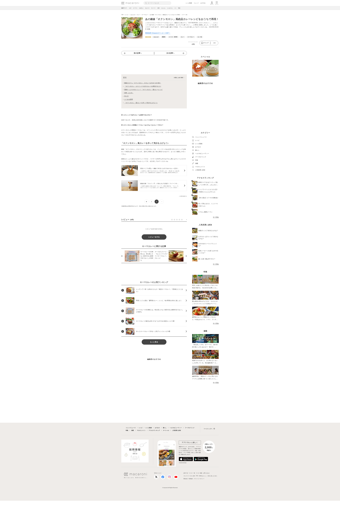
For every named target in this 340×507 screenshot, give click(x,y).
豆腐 (158, 8)
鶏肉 (179, 8)
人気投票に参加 (176, 430)
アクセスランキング (154, 430)
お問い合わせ (206, 473)
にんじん (163, 8)
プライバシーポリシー (199, 478)
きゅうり (147, 8)
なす (130, 8)
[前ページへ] (146, 202)
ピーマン (135, 8)
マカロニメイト (141, 430)
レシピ (140, 427)
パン (175, 8)
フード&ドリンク (189, 427)
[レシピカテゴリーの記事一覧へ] (148, 37)
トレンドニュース (131, 427)
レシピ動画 (189, 3)
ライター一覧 (192, 473)
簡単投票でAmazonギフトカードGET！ (157, 33)
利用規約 (191, 478)
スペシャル (166, 430)
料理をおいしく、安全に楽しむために (208, 476)
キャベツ (153, 8)
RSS (197, 475)
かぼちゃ (141, 8)
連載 (132, 430)
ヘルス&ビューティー (176, 427)
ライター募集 (199, 473)
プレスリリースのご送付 (189, 476)
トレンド (196, 3)
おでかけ (157, 427)
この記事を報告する (183, 196)
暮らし (165, 427)
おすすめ (202, 3)
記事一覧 (185, 473)
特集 (127, 430)
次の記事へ (170, 53)
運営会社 (185, 478)
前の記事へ (138, 53)
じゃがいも (169, 8)
